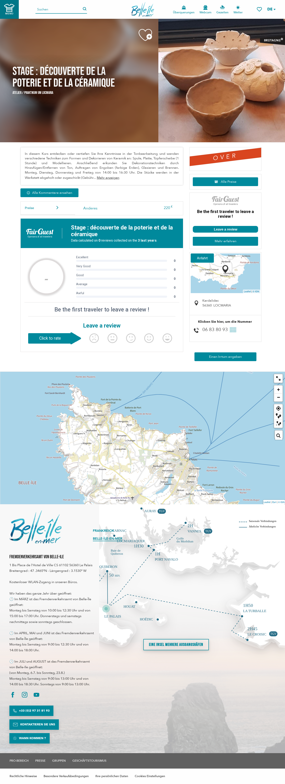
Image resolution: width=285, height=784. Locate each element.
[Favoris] (259, 9)
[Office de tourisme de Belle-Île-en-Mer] (35, 526)
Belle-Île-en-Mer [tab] (107, 538)
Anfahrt (202, 258)
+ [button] (278, 389)
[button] (271, 9)
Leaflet (247, 291)
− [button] (278, 397)
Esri (274, 502)
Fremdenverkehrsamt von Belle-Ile (36, 557)
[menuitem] (142, 9)
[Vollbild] (278, 378)
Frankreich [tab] (103, 530)
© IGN (256, 291)
